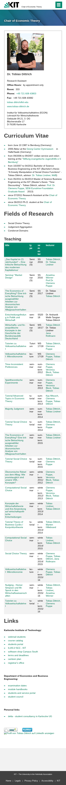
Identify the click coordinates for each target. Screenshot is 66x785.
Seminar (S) (32, 262)
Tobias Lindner (53, 411)
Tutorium (32, 344)
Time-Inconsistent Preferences (14, 365)
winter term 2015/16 (40, 574)
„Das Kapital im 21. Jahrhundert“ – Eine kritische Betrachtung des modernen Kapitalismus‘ (15, 264)
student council (15, 696)
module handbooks (17, 689)
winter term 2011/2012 (40, 477)
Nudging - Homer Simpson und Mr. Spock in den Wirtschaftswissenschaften (16, 590)
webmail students (17, 636)
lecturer (50, 245)
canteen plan (14, 659)
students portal (15, 644)
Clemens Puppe (50, 347)
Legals (18, 781)
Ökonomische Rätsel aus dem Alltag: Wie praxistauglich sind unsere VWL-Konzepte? (15, 477)
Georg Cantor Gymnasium (40, 149)
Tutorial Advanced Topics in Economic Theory (15, 398)
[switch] (46, 5)
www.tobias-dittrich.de (18, 106)
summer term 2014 (40, 412)
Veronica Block (50, 371)
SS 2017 (40, 292)
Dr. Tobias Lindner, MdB (44, 175)
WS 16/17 (40, 326)
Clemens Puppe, (50, 489)
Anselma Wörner (50, 276)
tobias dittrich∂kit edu (17, 102)
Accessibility (47, 781)
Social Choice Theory (16, 553)
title (7, 245)
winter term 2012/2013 (40, 493)
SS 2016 (40, 260)
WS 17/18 (40, 344)
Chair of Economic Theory (31, 7)
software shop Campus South (23, 651)
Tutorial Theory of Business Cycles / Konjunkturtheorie (14, 525)
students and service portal (21, 693)
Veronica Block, (50, 386)
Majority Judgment (14, 408)
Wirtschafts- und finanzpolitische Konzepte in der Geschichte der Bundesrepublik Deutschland (15, 332)
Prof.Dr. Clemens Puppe (50, 283)
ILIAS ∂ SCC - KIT (17, 648)
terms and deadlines (18, 655)
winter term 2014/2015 (40, 543)
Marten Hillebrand (51, 526)
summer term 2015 (40, 439)
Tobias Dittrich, (53, 600)
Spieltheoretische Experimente (14, 381)
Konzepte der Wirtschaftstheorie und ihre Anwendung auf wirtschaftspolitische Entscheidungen (15, 510)
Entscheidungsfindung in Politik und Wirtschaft (15, 317)
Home (8, 781)
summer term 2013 (40, 384)
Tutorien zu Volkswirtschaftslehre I (15, 346)
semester (39, 249)
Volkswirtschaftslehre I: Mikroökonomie (15, 355)
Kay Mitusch (52, 395)
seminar (32, 316)
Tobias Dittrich (53, 259)
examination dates (17, 685)
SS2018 (40, 316)
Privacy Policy (31, 781)
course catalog (15, 640)
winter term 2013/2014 (40, 508)
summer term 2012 (40, 368)
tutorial (31, 397)
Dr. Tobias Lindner (51, 263)
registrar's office (16, 663)
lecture (31, 355)
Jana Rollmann (50, 334)
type (30, 246)
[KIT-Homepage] (11, 4)
